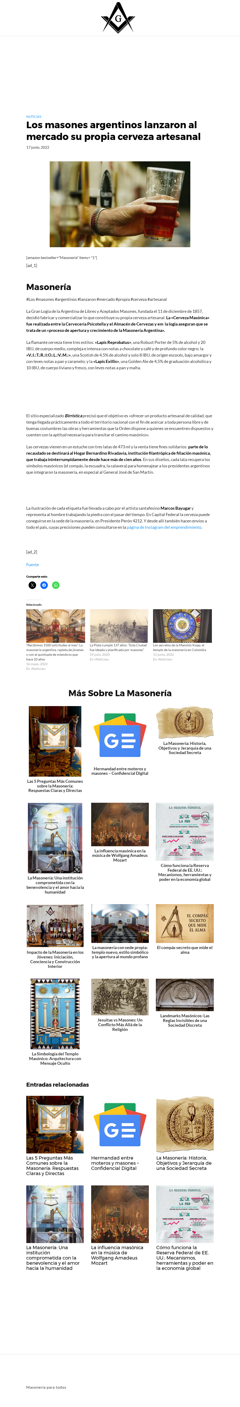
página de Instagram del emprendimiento (164, 527)
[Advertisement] (120, 71)
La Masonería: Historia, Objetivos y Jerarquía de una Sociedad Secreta (184, 748)
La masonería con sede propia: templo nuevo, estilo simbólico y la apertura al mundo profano (120, 952)
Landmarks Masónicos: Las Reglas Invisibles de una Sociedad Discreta (185, 1020)
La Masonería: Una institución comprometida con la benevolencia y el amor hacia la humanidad (55, 884)
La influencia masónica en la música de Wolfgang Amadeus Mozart (120, 855)
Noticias (33, 117)
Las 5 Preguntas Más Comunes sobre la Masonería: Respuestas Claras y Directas (55, 786)
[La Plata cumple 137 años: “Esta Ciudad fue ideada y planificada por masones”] (119, 626)
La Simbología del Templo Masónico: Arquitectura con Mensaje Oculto (55, 1058)
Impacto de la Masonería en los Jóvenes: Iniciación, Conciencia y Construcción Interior (55, 959)
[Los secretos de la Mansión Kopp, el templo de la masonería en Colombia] (182, 626)
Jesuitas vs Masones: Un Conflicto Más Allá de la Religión (120, 1024)
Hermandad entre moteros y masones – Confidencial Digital (119, 771)
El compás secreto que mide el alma (185, 950)
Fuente (32, 564)
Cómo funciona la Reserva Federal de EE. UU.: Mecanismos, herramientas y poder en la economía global (185, 872)
